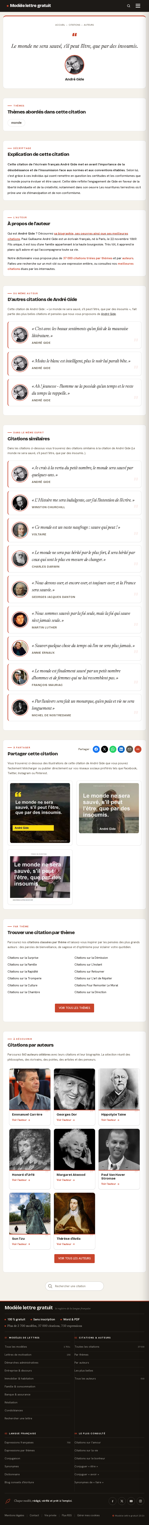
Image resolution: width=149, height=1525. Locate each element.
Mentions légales (14, 1515)
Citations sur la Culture (22, 985)
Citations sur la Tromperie (25, 978)
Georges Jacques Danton (53, 597)
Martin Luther (44, 627)
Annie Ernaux (43, 652)
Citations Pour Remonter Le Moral (96, 985)
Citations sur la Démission (91, 958)
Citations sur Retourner (89, 972)
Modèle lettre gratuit (30, 5)
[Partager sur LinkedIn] (121, 749)
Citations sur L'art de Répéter (93, 978)
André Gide (74, 79)
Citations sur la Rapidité (23, 972)
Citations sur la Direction (90, 992)
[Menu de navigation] (138, 6)
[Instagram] (140, 1501)
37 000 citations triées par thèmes (87, 258)
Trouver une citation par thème (41, 932)
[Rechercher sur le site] (128, 6)
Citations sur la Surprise (23, 958)
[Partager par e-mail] (129, 749)
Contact (34, 1515)
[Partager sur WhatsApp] (112, 749)
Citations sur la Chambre (24, 992)
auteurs (127, 258)
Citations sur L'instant (88, 965)
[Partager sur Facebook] (96, 749)
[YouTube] (131, 1501)
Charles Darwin (46, 566)
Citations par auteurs (30, 1045)
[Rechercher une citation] (50, 1286)
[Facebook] (112, 1501)
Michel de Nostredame (51, 715)
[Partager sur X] (104, 749)
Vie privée (50, 1515)
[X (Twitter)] (122, 1501)
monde (16, 123)
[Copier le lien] (137, 749)
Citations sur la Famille (22, 965)
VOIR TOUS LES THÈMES (74, 1008)
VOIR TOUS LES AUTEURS (74, 1258)
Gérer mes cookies (88, 1515)
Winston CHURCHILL (48, 507)
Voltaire (39, 534)
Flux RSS (67, 1515)
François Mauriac (47, 685)
